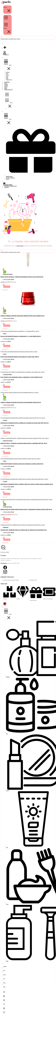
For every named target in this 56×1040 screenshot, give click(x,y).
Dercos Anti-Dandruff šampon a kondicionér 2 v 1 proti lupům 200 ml (21, 336)
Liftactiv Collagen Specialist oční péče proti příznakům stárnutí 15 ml (21, 402)
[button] (9, 13)
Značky (18, 598)
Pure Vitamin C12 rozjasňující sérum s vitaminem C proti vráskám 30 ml (21, 377)
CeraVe (5, 420)
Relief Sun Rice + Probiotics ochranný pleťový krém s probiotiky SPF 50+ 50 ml (24, 443)
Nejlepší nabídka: (8, 279)
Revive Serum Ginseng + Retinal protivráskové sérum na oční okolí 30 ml (22, 277)
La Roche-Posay (7, 374)
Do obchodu (6, 286)
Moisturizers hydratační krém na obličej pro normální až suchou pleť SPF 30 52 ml (24, 423)
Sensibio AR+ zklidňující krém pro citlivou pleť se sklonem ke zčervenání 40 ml (24, 530)
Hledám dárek (33, 600)
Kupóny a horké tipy (48, 598)
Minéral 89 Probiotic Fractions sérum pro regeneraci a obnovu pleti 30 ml (22, 463)
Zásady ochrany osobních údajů (11, 580)
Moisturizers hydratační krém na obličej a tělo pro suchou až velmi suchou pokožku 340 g (27, 484)
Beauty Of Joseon (8, 274)
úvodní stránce (20, 245)
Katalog (5, 598)
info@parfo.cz (4, 563)
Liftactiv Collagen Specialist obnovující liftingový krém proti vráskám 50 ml (22, 315)
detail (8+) (5, 289)
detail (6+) (5, 390)
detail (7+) (5, 328)
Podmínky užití (33, 580)
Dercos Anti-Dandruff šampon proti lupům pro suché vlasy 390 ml (20, 356)
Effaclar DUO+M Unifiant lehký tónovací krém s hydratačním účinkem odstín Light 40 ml (26, 509)
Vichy (4, 313)
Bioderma (5, 527)
